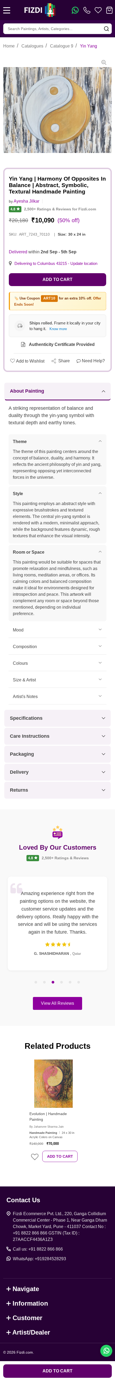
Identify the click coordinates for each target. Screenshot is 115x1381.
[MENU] (6, 10)
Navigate (26, 1288)
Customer (27, 1317)
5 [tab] (70, 982)
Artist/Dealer (31, 1332)
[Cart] (109, 10)
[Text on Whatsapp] (75, 10)
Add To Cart (60, 1156)
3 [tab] (53, 982)
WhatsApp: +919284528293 (39, 1258)
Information (30, 1303)
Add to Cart (57, 279)
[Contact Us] (88, 10)
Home (9, 46)
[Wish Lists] (98, 10)
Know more (58, 329)
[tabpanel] (57, 923)
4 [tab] (61, 982)
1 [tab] (36, 982)
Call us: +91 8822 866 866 (38, 1249)
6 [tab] (79, 982)
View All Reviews (57, 1003)
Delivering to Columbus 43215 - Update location (55, 263)
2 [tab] (44, 982)
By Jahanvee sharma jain (46, 1126)
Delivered (18, 252)
